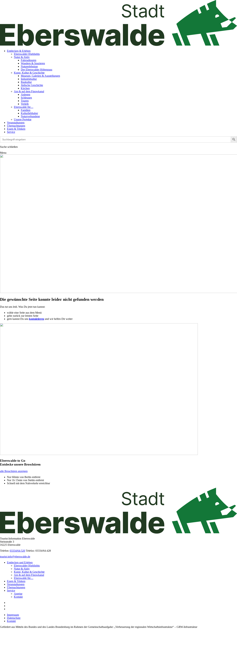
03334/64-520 (17, 550)
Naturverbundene (30, 116)
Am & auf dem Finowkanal (29, 91)
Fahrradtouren (28, 60)
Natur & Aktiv (22, 57)
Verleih (25, 103)
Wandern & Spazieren (33, 63)
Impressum (13, 614)
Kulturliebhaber (29, 113)
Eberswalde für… (23, 107)
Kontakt (18, 596)
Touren (25, 100)
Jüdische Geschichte (32, 85)
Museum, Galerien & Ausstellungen (40, 75)
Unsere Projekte (22, 119)
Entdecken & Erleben (19, 50)
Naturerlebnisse (29, 66)
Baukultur (26, 82)
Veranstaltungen (15, 122)
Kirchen (25, 88)
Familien (25, 110)
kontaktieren (36, 318)
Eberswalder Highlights (27, 53)
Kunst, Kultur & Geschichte (29, 72)
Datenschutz (13, 617)
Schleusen (26, 97)
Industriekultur (29, 78)
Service (11, 131)
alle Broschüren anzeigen (14, 471)
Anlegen (25, 94)
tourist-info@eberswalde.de (15, 556)
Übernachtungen (16, 125)
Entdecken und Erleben (20, 562)
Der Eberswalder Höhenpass (36, 69)
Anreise (18, 593)
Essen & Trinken (16, 128)
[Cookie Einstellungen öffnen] (26, 656)
